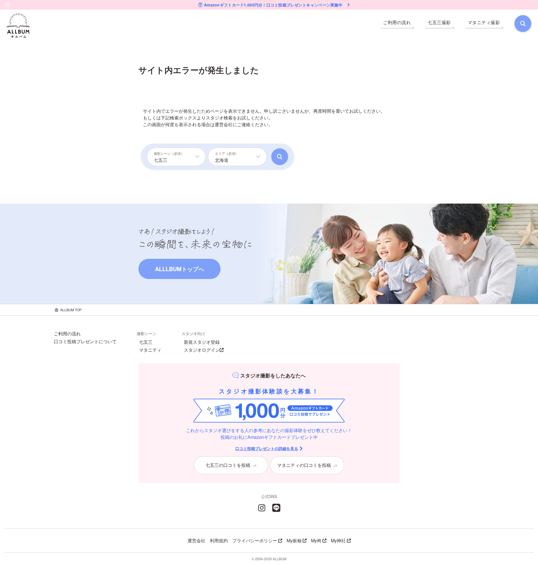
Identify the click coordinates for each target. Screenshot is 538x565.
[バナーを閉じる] (7, 5)
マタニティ (150, 350)
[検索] (522, 23)
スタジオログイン (202, 350)
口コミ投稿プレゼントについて (85, 341)
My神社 (338, 540)
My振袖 (294, 540)
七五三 (145, 342)
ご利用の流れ (67, 333)
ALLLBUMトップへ (179, 269)
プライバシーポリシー (254, 540)
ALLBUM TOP (71, 309)
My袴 (316, 540)
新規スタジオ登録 (202, 342)
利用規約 (219, 540)
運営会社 (224, 124)
